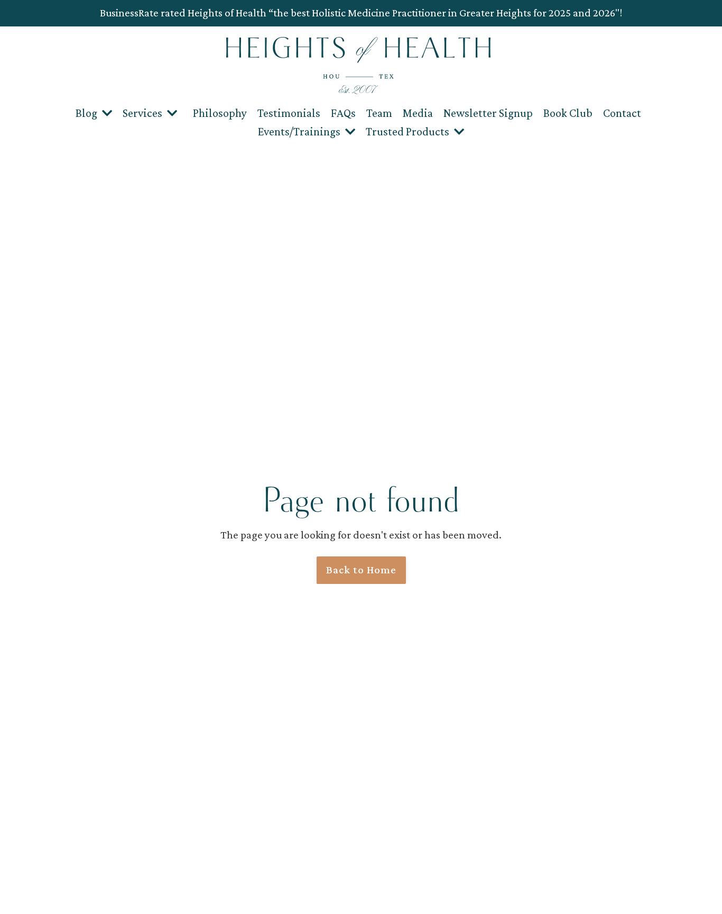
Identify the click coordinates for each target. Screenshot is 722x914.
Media (418, 113)
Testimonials (288, 113)
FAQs (343, 113)
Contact (622, 113)
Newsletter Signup (488, 113)
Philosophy (220, 113)
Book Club (568, 113)
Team (379, 113)
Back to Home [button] (361, 569)
